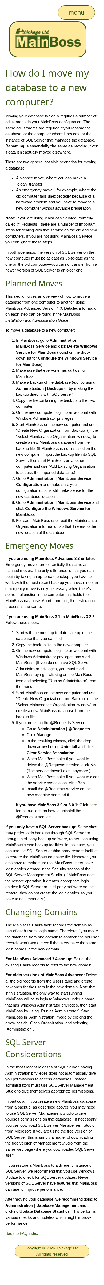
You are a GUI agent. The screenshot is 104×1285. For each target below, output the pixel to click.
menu (76, 12)
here (93, 805)
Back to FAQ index (21, 1233)
